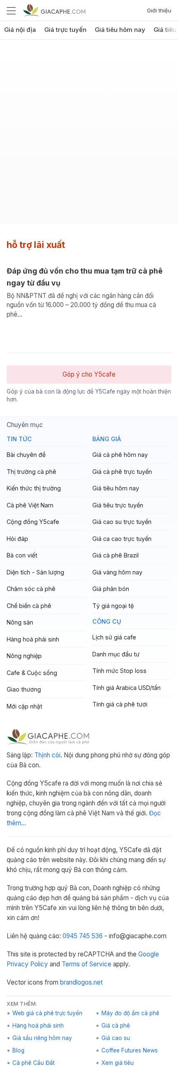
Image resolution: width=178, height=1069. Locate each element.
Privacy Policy (27, 964)
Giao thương (24, 689)
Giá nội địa (20, 30)
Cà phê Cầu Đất (33, 1062)
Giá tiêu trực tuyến (117, 505)
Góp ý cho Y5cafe (89, 374)
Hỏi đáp (17, 538)
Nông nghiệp (24, 655)
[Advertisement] (89, 135)
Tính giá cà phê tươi (119, 704)
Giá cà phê (115, 1025)
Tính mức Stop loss (119, 670)
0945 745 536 (83, 936)
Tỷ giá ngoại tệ (113, 605)
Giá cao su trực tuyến (122, 521)
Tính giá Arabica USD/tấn (126, 687)
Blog (18, 1050)
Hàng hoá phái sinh (33, 639)
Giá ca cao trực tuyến (122, 538)
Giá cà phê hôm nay (120, 454)
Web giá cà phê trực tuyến (47, 1013)
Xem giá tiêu (117, 1062)
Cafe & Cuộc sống (32, 672)
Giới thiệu (159, 10)
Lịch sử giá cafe (114, 637)
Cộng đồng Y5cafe (33, 521)
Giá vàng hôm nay (117, 572)
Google (148, 954)
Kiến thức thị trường (34, 488)
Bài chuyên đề (26, 454)
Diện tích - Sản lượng (35, 572)
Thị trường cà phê (31, 471)
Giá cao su (115, 1038)
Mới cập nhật (24, 706)
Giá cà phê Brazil (115, 555)
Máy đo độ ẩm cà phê (130, 1013)
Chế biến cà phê (29, 605)
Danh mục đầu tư (116, 654)
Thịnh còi (47, 755)
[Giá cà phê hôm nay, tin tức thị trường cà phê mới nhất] (54, 10)
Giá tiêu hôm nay (120, 30)
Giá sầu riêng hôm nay (42, 1038)
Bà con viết (22, 555)
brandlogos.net (81, 982)
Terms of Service (86, 964)
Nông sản (20, 622)
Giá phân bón (110, 588)
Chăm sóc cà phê (31, 588)
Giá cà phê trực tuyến (122, 471)
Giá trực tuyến (65, 30)
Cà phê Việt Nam (30, 505)
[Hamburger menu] (11, 10)
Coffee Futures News (129, 1050)
